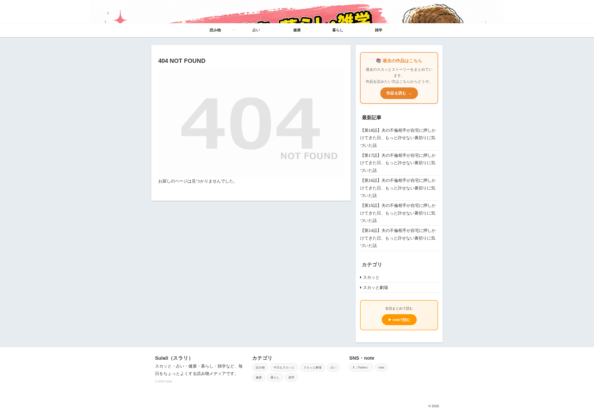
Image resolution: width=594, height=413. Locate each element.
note (381, 367)
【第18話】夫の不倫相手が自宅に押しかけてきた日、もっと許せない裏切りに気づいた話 (398, 138)
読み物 (260, 367)
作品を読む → (399, 93)
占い (333, 367)
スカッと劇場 (312, 367)
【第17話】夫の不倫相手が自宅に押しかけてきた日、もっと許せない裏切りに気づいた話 (398, 163)
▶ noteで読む (399, 320)
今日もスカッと (284, 367)
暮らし (275, 377)
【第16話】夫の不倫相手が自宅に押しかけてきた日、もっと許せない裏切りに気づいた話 (398, 188)
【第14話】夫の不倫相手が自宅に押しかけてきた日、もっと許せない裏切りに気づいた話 (398, 238)
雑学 (291, 377)
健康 (259, 377)
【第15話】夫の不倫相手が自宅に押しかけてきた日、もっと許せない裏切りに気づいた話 (398, 213)
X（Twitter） (361, 367)
